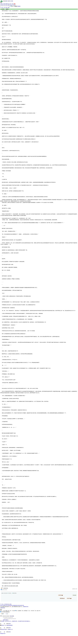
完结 (14, 3)
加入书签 (9, 604)
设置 (8, 7)
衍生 (8, 3)
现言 (5, 3)
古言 (3, 3)
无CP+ (10, 3)
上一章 (4, 7)
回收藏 (4, 605)
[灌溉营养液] (2, 607)
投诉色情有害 (9, 605)
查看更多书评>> (3, 633)
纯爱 (6, 3)
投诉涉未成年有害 (20, 605)
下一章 (1, 7)
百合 (13, 3)
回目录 (7, 604)
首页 (1, 3)
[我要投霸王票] (25, 606)
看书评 (1, 605)
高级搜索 (18, 6)
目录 (6, 7)
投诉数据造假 (14, 605)
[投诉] (9, 623)
